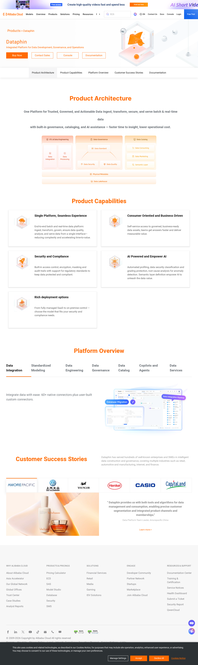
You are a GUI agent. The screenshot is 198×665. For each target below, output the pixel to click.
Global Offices (14, 589)
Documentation (94, 55)
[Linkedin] (15, 632)
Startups (131, 584)
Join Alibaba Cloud (137, 595)
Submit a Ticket (175, 598)
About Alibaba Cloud (17, 572)
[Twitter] (23, 632)
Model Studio (53, 589)
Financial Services (96, 572)
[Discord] (60, 632)
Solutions (65, 14)
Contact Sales (42, 55)
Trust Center (12, 595)
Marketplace (133, 589)
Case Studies (13, 600)
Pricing (76, 14)
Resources (88, 14)
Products (52, 14)
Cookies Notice (178, 658)
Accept (138, 658)
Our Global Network (16, 584)
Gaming (91, 589)
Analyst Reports (14, 606)
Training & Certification (173, 580)
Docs (162, 14)
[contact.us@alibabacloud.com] (45, 632)
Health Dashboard (177, 593)
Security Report (175, 604)
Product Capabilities (71, 72)
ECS (48, 578)
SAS (48, 584)
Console (170, 14)
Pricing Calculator (56, 572)
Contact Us (152, 14)
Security (50, 600)
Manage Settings (118, 658)
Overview (40, 14)
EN (144, 14)
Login (178, 14)
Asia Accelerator (15, 578)
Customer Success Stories (129, 72)
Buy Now (17, 55)
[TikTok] (38, 632)
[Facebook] (8, 632)
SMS (49, 606)
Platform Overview (98, 72)
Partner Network (135, 578)
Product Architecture (43, 72)
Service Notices (175, 587)
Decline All (159, 658)
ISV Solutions (94, 595)
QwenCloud (173, 610)
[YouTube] (30, 632)
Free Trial (191, 14)
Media (90, 584)
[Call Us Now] (52, 632)
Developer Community (139, 572)
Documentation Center (179, 572)
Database (51, 595)
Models (29, 14)
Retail (90, 578)
